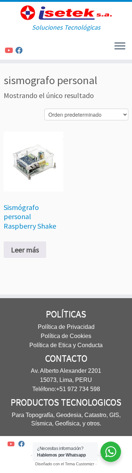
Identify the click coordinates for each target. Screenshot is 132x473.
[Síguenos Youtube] (10, 50)
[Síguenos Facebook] (20, 50)
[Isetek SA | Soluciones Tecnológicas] (66, 12)
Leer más (25, 249)
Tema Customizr (79, 464)
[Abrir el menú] (119, 46)
